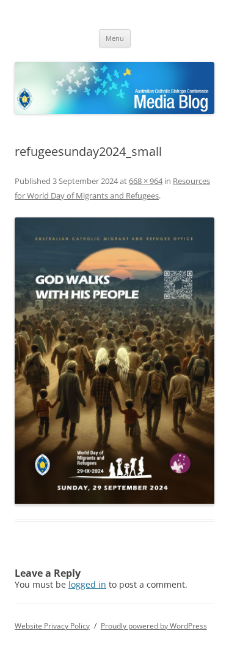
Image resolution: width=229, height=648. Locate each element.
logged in (87, 584)
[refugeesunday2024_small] (114, 361)
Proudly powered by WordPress (154, 626)
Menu (115, 38)
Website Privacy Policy (52, 626)
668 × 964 (145, 180)
